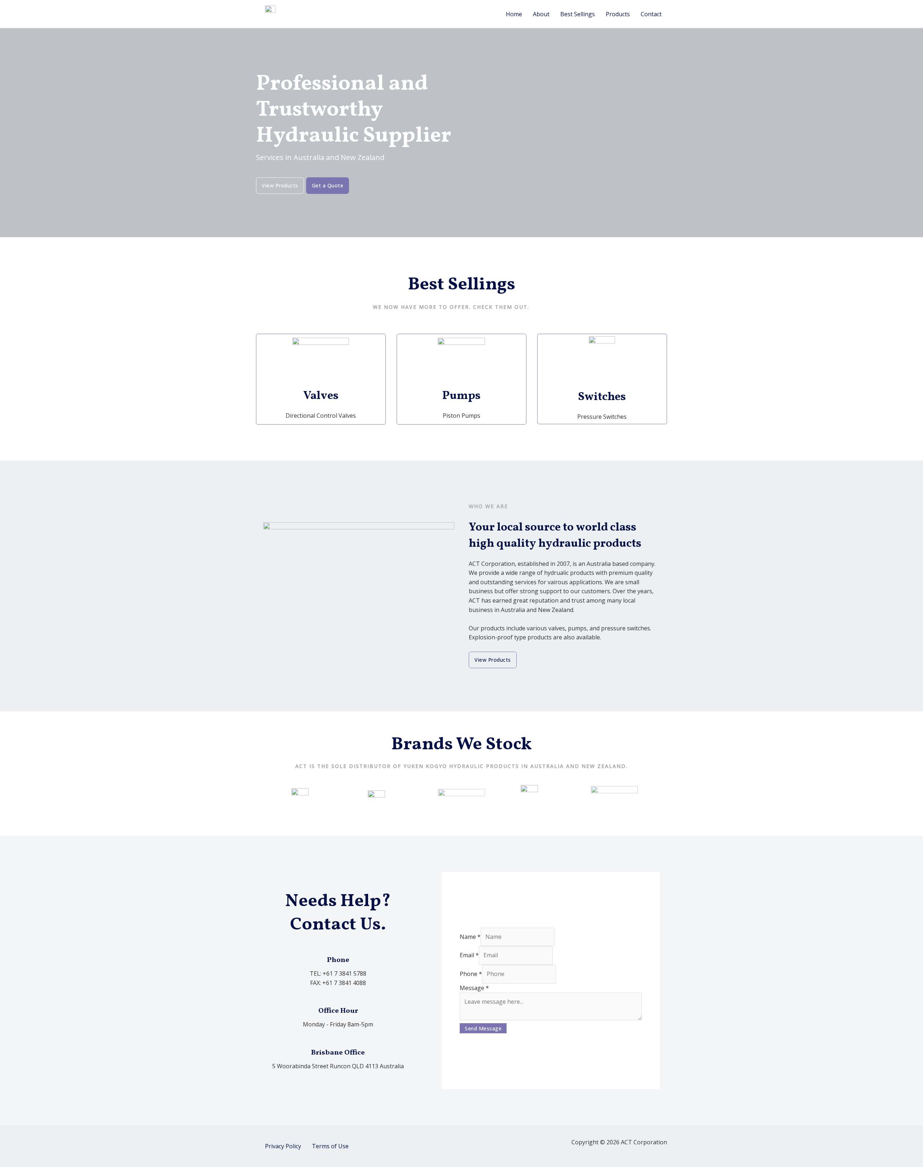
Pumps (461, 396)
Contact (651, 14)
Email (469, 955)
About (541, 14)
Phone (471, 974)
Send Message (483, 1028)
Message (474, 988)
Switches (602, 397)
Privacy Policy (283, 1146)
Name (470, 937)
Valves (321, 396)
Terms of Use (330, 1146)
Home (514, 14)
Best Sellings (577, 14)
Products (618, 14)
